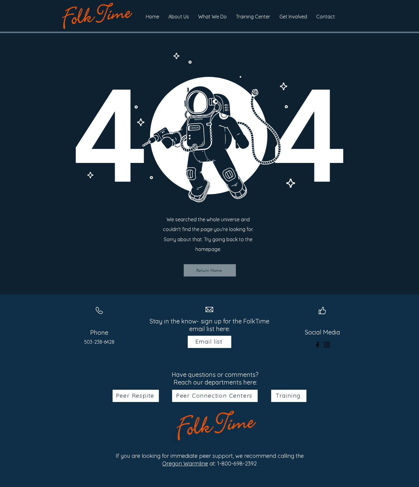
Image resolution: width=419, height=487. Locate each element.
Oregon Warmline (185, 463)
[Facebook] (317, 345)
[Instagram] (327, 345)
